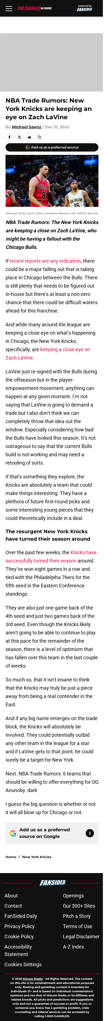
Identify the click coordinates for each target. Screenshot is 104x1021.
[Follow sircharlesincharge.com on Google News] (90, 833)
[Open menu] (9, 8)
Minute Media (33, 979)
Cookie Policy (19, 936)
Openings (73, 895)
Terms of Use (77, 926)
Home (11, 857)
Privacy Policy (19, 926)
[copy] (39, 137)
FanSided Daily (20, 916)
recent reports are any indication (45, 261)
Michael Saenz (26, 126)
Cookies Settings (23, 964)
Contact (13, 906)
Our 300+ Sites (79, 906)
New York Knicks (36, 857)
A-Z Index (73, 947)
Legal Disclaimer (81, 936)
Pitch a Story (77, 916)
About (11, 895)
